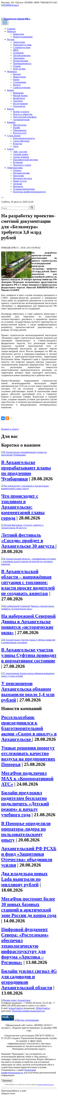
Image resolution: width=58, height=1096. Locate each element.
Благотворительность (24, 138)
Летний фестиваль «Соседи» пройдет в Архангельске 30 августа (28, 540)
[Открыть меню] (5, 22)
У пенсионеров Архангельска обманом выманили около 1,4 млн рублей (27, 692)
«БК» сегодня (20, 151)
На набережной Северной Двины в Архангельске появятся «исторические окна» (28, 624)
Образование (19, 130)
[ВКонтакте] (3, 418)
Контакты (18, 186)
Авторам (17, 183)
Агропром (18, 53)
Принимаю (7, 1081)
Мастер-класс (20, 125)
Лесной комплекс (22, 55)
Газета (10, 149)
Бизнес (10, 90)
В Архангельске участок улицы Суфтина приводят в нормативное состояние (29, 655)
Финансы (12, 71)
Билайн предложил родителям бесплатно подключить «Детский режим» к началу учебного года (25, 803)
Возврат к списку (10, 429)
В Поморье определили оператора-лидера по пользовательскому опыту (26, 831)
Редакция (18, 162)
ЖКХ (16, 50)
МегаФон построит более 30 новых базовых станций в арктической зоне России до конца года (28, 907)
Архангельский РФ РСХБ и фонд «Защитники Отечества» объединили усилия (28, 857)
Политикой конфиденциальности (18, 1071)
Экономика (19, 58)
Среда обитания (21, 141)
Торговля (17, 101)
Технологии (19, 106)
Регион (10, 39)
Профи (16, 127)
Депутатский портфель (24, 117)
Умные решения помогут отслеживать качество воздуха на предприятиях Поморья (28, 756)
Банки (16, 79)
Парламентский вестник (25, 159)
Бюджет (17, 74)
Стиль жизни (14, 135)
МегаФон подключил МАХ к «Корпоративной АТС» (27, 778)
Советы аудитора (21, 87)
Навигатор (18, 34)
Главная (11, 28)
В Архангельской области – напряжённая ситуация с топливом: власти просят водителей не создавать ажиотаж (28, 582)
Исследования (20, 103)
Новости (11, 31)
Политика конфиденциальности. (28, 1011)
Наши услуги (20, 181)
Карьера (11, 122)
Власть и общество (22, 114)
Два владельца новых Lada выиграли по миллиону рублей (24, 879)
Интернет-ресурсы (22, 178)
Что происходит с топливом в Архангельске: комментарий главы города (23, 507)
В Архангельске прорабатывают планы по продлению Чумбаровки (26, 470)
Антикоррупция (21, 119)
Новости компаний (23, 36)
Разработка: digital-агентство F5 (45, 1084)
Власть (10, 109)
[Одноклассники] (7, 418)
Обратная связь (15, 167)
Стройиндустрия (21, 47)
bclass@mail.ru (16, 1008)
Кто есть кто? (20, 133)
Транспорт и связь (22, 44)
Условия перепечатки (24, 189)
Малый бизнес (20, 95)
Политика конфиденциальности (29, 191)
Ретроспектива (20, 61)
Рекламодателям (21, 173)
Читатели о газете (22, 165)
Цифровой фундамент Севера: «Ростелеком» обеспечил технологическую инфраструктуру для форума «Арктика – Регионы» (25, 946)
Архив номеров (21, 157)
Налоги (17, 85)
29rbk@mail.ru (43, 1008)
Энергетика (19, 42)
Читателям (18, 175)
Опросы (17, 170)
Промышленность (22, 63)
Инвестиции (19, 77)
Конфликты (19, 98)
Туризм (17, 66)
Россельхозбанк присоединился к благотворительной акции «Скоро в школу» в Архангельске (29, 728)
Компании (18, 93)
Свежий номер (20, 154)
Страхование (19, 82)
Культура (17, 143)
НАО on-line (19, 69)
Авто (15, 146)
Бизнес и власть (21, 111)
